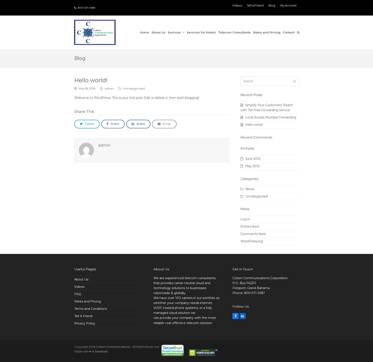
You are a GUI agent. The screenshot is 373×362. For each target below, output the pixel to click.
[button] (299, 32)
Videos (237, 5)
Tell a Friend (255, 5)
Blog (272, 5)
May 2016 (252, 166)
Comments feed (253, 234)
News (249, 189)
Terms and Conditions (90, 309)
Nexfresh (101, 351)
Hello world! (254, 125)
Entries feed (249, 226)
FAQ (77, 294)
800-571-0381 (86, 7)
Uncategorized (134, 88)
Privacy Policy (84, 323)
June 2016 (252, 159)
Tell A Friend (83, 316)
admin (109, 88)
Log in (245, 219)
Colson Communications (113, 346)
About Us (81, 279)
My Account (288, 5)
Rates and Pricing (87, 301)
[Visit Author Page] (86, 150)
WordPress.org (251, 241)
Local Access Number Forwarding (270, 117)
